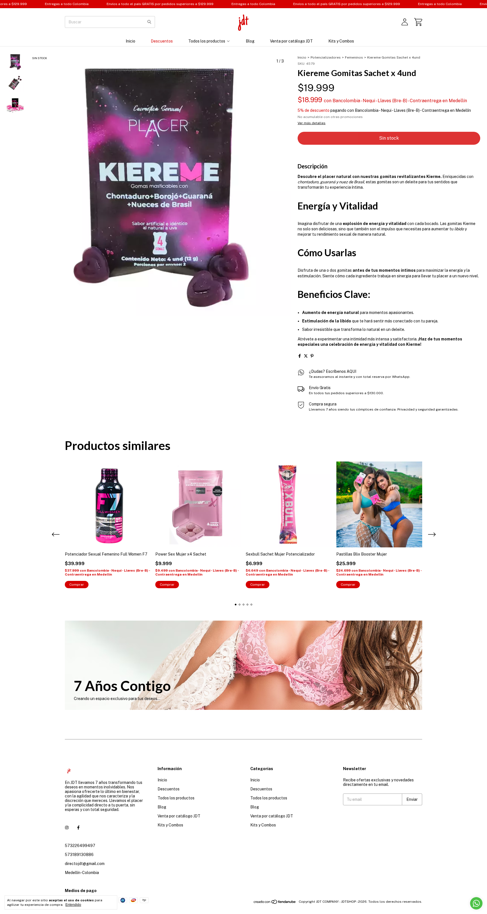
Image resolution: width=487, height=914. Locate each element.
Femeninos (354, 57)
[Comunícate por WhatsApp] (476, 903)
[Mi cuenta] (405, 22)
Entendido (73, 905)
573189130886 (79, 854)
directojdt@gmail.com (85, 863)
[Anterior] (12, 204)
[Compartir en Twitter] (306, 356)
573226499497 (80, 845)
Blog (250, 41)
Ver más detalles (312, 123)
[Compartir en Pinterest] (312, 356)
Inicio (130, 41)
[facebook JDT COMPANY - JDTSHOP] (78, 827)
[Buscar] (149, 22)
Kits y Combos (341, 41)
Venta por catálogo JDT (291, 41)
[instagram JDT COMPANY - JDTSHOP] (67, 827)
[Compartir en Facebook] (300, 356)
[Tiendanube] (275, 903)
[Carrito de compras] (418, 22)
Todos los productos (206, 41)
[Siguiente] (18, 204)
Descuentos (162, 41)
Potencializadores (326, 57)
